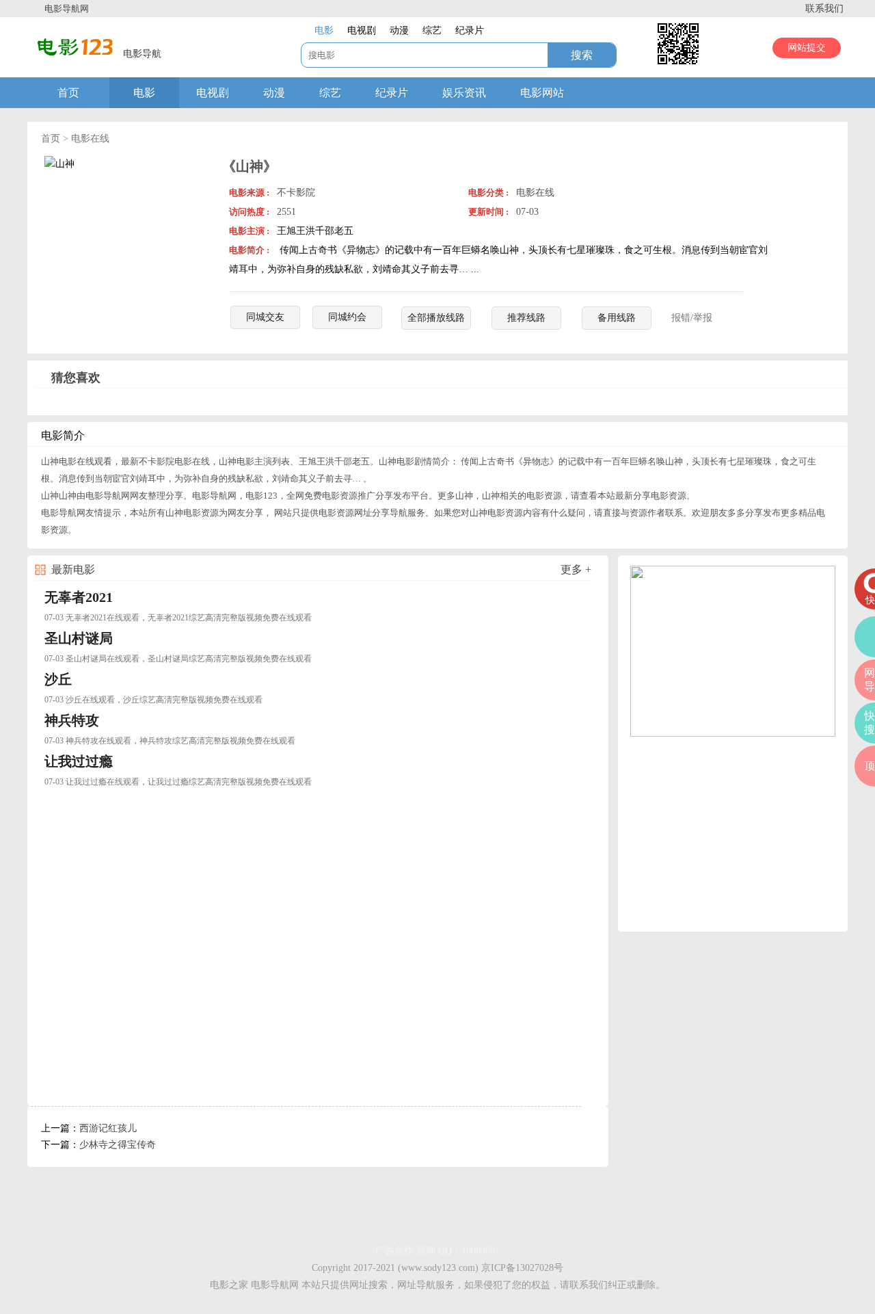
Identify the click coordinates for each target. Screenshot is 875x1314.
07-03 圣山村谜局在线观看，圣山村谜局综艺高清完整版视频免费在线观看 (178, 658)
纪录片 (391, 92)
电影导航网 (66, 8)
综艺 (330, 92)
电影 (144, 92)
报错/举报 (691, 318)
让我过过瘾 (78, 761)
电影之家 (229, 1285)
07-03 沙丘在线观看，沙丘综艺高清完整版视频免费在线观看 (153, 700)
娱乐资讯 (464, 92)
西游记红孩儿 (108, 1128)
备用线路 (616, 318)
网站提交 (807, 47)
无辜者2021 (78, 597)
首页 (68, 92)
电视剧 (212, 92)
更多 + (576, 569)
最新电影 (73, 569)
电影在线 (90, 138)
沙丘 (58, 679)
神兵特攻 (71, 720)
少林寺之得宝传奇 (117, 1145)
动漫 (274, 92)
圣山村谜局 (78, 638)
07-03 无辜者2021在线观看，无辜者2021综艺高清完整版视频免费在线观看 (178, 617)
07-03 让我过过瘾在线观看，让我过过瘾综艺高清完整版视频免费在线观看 (178, 782)
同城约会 (347, 317)
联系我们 (824, 8)
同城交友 (265, 317)
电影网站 (542, 92)
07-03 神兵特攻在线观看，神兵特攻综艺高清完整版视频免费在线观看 (169, 741)
